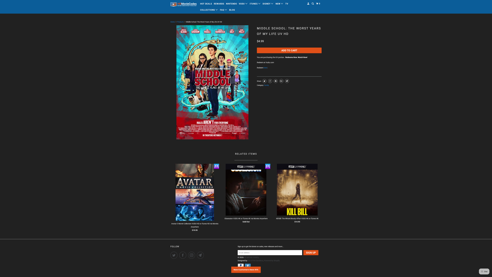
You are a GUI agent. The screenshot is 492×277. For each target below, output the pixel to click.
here (265, 68)
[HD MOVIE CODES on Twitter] (174, 255)
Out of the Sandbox (255, 261)
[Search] (313, 3)
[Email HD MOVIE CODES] (201, 255)
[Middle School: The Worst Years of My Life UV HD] (212, 82)
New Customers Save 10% (246, 269)
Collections (208, 10)
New (278, 4)
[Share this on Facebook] (270, 81)
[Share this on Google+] (281, 81)
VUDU (242, 4)
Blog (232, 10)
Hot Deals (206, 4)
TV (286, 4)
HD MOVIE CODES (251, 257)
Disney (267, 4)
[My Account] (308, 3)
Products (180, 22)
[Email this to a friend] (286, 81)
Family (266, 85)
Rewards (219, 4)
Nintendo (231, 4)
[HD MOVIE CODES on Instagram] (192, 255)
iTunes (254, 4)
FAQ (222, 10)
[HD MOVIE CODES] (183, 5)
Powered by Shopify (272, 261)
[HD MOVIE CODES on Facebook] (183, 255)
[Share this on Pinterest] (275, 81)
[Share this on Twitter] (264, 81)
